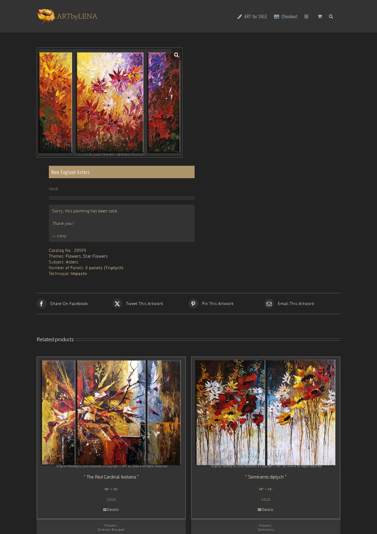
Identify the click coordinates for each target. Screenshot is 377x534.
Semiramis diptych (266, 477)
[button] (331, 16)
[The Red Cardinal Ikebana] (111, 412)
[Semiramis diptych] (266, 412)
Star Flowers (95, 256)
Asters (72, 262)
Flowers (73, 256)
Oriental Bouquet (111, 529)
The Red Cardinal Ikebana (111, 477)
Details (113, 510)
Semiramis (265, 529)
